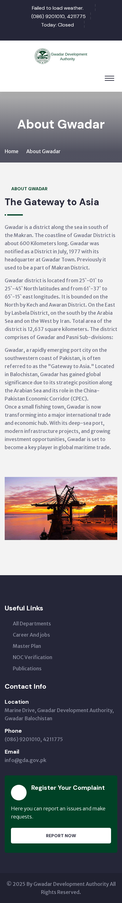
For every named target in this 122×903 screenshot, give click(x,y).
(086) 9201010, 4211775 (58, 16)
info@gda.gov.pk (25, 760)
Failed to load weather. (58, 8)
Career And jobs (31, 635)
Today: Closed (57, 25)
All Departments (32, 623)
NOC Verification (32, 657)
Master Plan (27, 646)
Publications (27, 668)
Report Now (61, 835)
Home (11, 151)
